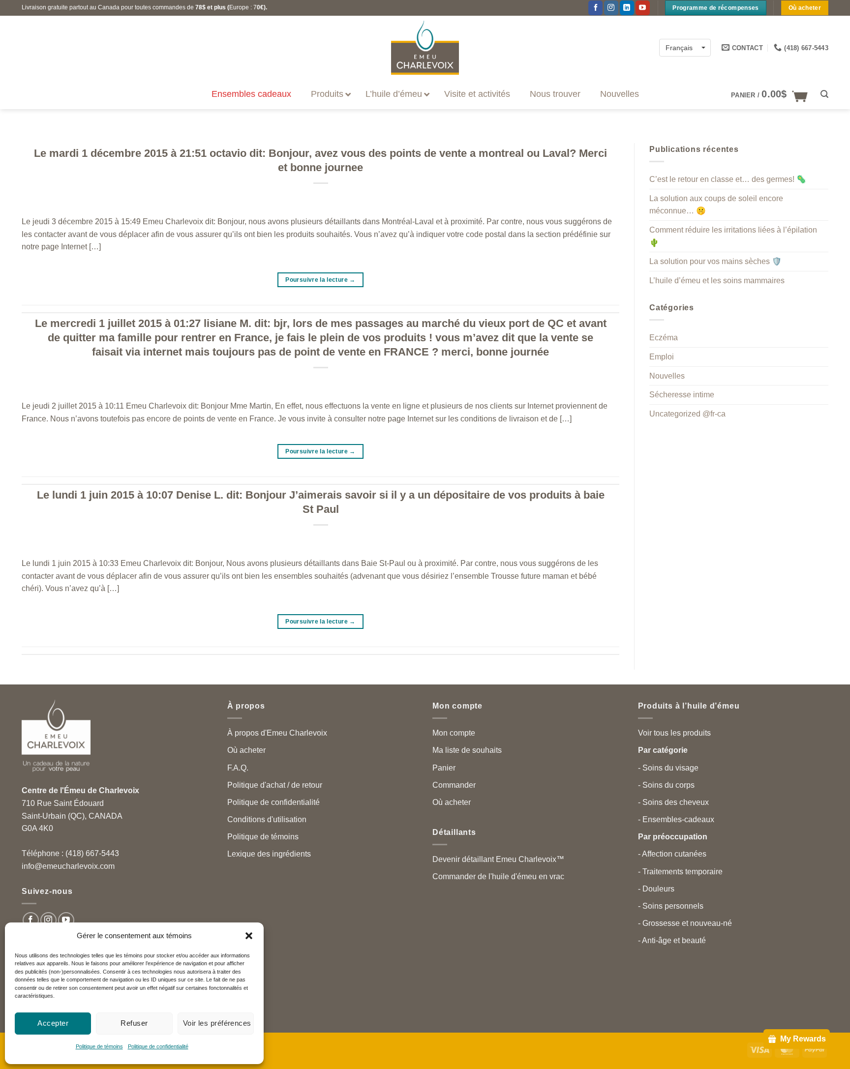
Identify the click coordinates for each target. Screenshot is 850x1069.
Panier (443, 768)
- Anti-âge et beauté (672, 940)
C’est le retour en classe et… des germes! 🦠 (727, 179)
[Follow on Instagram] (611, 7)
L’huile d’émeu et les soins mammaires (717, 280)
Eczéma (663, 338)
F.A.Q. (237, 768)
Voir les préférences (217, 1023)
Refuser (134, 1023)
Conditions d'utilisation (266, 819)
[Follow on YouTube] (66, 920)
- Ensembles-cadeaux (676, 819)
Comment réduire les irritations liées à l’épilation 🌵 (733, 236)
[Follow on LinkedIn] (627, 7)
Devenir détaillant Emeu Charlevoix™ (498, 859)
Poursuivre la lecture (320, 279)
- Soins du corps (666, 785)
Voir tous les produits (674, 733)
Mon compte (453, 733)
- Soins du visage (668, 768)
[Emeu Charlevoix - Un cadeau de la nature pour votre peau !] (425, 48)
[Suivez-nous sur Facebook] (595, 7)
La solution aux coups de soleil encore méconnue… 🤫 (716, 204)
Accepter (52, 1023)
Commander (454, 785)
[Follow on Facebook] (31, 920)
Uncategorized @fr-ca (687, 414)
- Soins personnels (670, 906)
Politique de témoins (99, 1046)
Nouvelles (667, 376)
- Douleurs (656, 889)
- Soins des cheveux (673, 802)
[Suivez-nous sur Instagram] (48, 920)
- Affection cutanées (672, 854)
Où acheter (246, 750)
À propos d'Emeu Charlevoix (277, 733)
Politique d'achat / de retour (274, 785)
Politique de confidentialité (158, 1046)
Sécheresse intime (681, 394)
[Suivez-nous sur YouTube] (643, 7)
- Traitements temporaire (680, 871)
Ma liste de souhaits (467, 750)
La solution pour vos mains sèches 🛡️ (715, 261)
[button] (249, 936)
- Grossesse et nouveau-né (685, 923)
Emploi (661, 357)
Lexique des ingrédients (269, 854)
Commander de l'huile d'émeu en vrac (498, 876)
